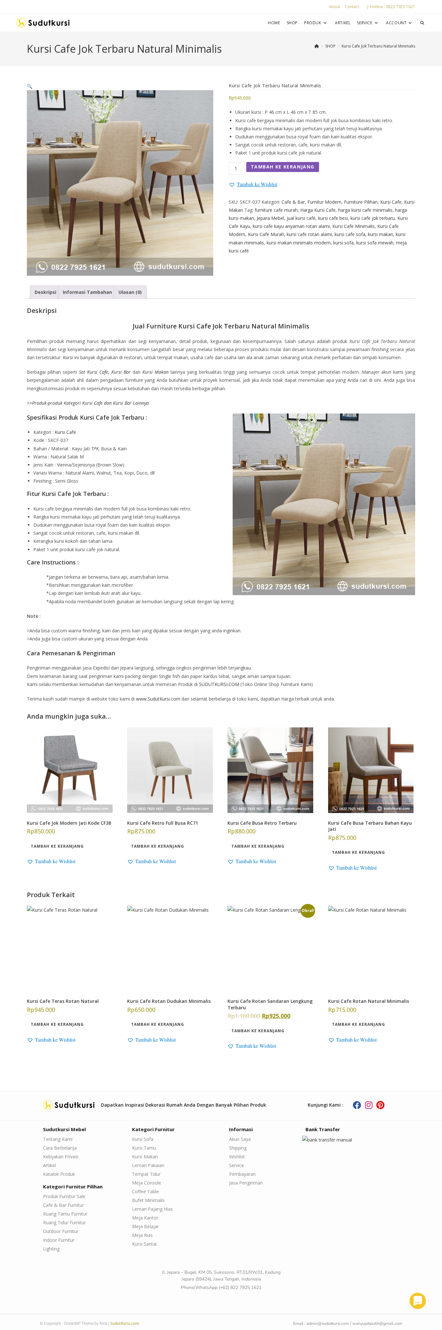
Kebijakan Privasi (60, 1156)
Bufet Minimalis (148, 1200)
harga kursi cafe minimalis (365, 210)
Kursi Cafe (391, 202)
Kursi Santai (144, 1244)
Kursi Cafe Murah (266, 234)
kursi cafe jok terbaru (372, 218)
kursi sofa (343, 243)
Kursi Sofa (142, 1139)
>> (88, 403)
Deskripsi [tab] (45, 292)
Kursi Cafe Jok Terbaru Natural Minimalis (378, 46)
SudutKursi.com (124, 1323)
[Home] (317, 46)
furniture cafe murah (276, 210)
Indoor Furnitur (58, 1240)
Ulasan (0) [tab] (130, 292)
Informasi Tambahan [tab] (87, 292)
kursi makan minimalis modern (299, 243)
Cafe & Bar (293, 202)
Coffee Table (145, 1191)
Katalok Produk (59, 1174)
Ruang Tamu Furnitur (65, 1214)
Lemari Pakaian (148, 1165)
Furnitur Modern (324, 202)
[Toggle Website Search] (422, 23)
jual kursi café (301, 218)
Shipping (238, 1148)
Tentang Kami (57, 1139)
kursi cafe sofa (350, 234)
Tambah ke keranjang (283, 167)
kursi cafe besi (333, 218)
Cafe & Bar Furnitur (63, 1205)
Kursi (68, 357)
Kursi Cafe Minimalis (353, 226)
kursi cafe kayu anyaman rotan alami (291, 226)
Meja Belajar (145, 1226)
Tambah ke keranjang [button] (57, 846)
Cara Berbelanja (60, 1148)
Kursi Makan (145, 1156)
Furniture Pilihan (361, 202)
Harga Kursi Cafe (318, 210)
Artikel (49, 1165)
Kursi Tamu (144, 1148)
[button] (29, 86)
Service (236, 1165)
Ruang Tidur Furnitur (64, 1222)
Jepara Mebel (270, 218)
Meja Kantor (145, 1218)
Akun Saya (240, 1139)
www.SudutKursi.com (158, 699)
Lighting (51, 1249)
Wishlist (237, 1156)
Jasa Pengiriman (246, 1183)
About (334, 6)
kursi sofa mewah (374, 243)
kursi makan (380, 234)
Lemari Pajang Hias (152, 1209)
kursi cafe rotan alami (309, 234)
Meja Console (146, 1183)
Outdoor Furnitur (60, 1231)
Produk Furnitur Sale (64, 1196)
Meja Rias (142, 1235)
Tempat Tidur (146, 1174)
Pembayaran (242, 1174)
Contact (352, 6)
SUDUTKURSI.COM (219, 684)
